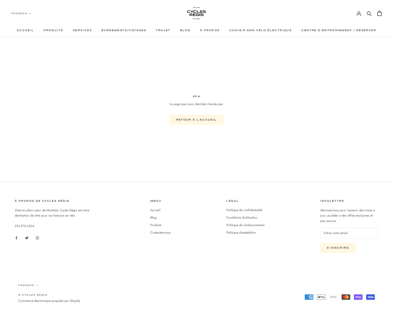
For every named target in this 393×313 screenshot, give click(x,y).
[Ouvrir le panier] (379, 13)
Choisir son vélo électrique (260, 30)
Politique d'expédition (241, 232)
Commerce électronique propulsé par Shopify (49, 300)
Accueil (25, 30)
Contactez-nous (160, 232)
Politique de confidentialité (244, 210)
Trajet (163, 30)
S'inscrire (338, 247)
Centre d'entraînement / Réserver (338, 30)
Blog (185, 30)
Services (82, 30)
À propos (210, 30)
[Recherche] (369, 13)
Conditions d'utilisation (241, 217)
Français (19, 13)
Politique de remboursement (245, 225)
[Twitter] (26, 237)
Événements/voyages (123, 30)
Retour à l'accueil (196, 119)
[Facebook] (16, 237)
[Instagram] (37, 237)
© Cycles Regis (32, 294)
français (26, 285)
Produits (53, 30)
